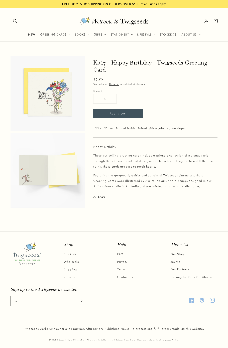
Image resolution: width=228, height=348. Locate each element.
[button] (15, 21)
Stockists (70, 254)
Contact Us (125, 277)
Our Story (177, 254)
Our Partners (179, 269)
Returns (69, 277)
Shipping (114, 83)
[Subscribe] (81, 300)
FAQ (120, 254)
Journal (175, 262)
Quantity (98, 90)
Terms (121, 269)
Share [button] (101, 196)
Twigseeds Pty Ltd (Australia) (71, 339)
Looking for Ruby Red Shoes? (191, 277)
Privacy (122, 262)
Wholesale (71, 262)
